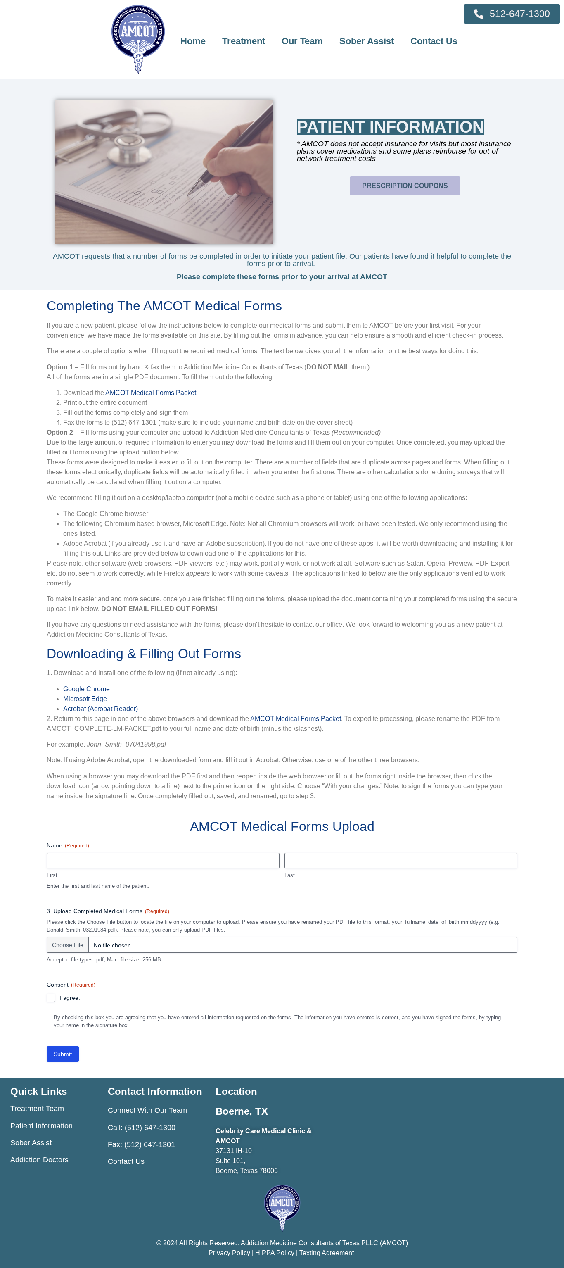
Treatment (243, 41)
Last (289, 875)
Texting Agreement (326, 1252)
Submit (63, 1054)
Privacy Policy (230, 1252)
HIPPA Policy (274, 1252)
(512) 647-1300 (150, 1127)
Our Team (302, 41)
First (52, 875)
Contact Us (433, 41)
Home (193, 41)
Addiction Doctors (39, 1160)
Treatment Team (37, 1108)
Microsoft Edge (85, 698)
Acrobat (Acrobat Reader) (100, 708)
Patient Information (41, 1126)
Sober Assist (366, 41)
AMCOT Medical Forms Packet (150, 392)
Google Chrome (86, 688)
